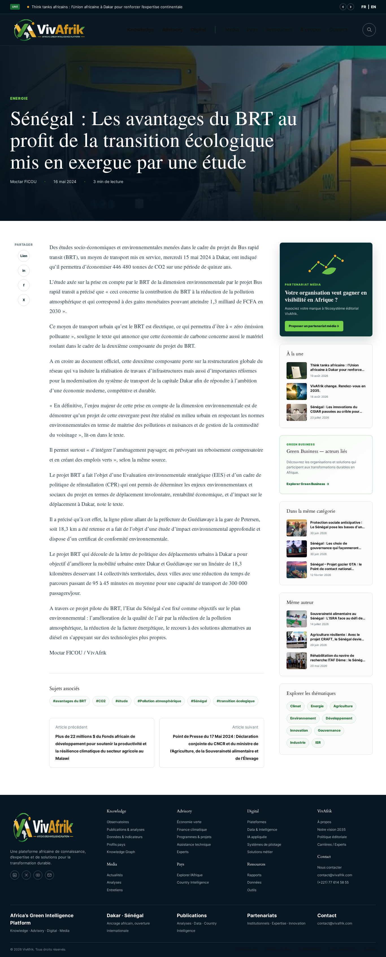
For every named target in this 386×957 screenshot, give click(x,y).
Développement (339, 718)
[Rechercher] (369, 29)
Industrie (297, 742)
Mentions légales (278, 949)
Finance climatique (192, 829)
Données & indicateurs (124, 837)
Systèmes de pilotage (264, 844)
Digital (198, 29)
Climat (295, 706)
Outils (251, 890)
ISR (318, 742)
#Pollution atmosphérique (159, 701)
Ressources (279, 29)
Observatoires (118, 822)
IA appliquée (257, 837)
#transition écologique (236, 701)
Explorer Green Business (308, 484)
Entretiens (115, 890)
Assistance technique (194, 844)
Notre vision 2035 (331, 829)
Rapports (254, 875)
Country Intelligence (193, 882)
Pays (252, 29)
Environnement (303, 718)
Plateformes (256, 822)
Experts (182, 852)
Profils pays (116, 844)
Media (232, 29)
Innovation (299, 730)
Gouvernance (329, 730)
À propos (310, 29)
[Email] (49, 875)
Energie (19, 98)
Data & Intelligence (262, 829)
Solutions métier (260, 852)
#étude (122, 701)
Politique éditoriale (332, 837)
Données (254, 882)
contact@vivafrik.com (334, 875)
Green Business (247, 949)
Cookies (370, 949)
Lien (23, 256)
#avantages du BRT (69, 701)
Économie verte (189, 822)
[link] (14, 875)
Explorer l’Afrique (190, 875)
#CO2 (101, 701)
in (23, 270)
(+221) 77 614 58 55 (333, 882)
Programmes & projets (194, 837)
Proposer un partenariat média (314, 326)
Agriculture (343, 706)
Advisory (172, 29)
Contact (338, 29)
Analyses (114, 882)
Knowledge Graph (121, 852)
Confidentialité (309, 949)
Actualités (115, 875)
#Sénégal (199, 701)
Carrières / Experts (331, 844)
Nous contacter (329, 867)
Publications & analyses (125, 829)
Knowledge (140, 29)
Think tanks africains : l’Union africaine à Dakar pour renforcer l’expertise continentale (107, 7)
